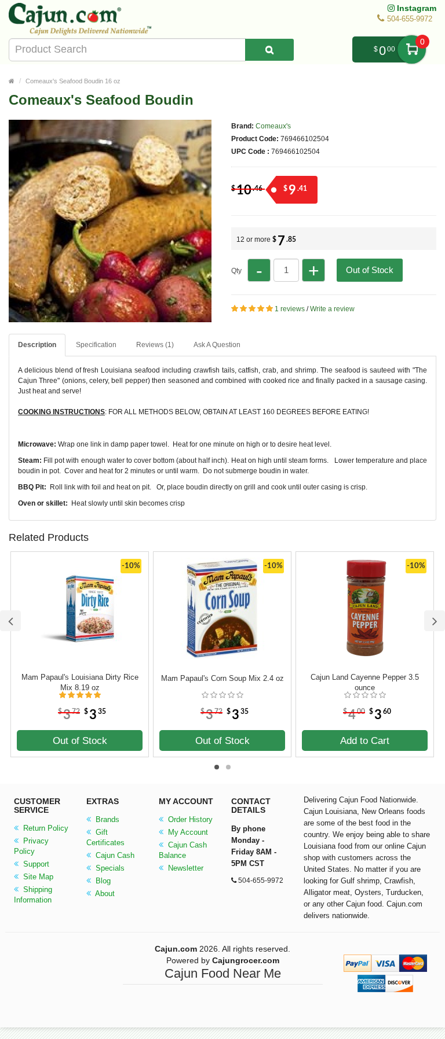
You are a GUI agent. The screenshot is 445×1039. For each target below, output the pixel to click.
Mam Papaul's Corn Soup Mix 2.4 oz (222, 678)
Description (37, 345)
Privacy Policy (31, 846)
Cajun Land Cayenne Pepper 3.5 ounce (365, 682)
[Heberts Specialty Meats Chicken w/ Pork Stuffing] (110, 317)
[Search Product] (269, 50)
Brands (106, 819)
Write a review (332, 309)
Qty (236, 271)
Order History (189, 819)
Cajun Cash (113, 855)
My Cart (411, 49)
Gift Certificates (105, 837)
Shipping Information (33, 894)
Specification (96, 345)
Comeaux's (273, 126)
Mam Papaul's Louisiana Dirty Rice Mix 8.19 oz (79, 682)
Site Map (37, 876)
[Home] (11, 81)
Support (35, 864)
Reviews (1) (155, 345)
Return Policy (44, 828)
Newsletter (184, 868)
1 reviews (290, 309)
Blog (102, 880)
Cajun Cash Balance (183, 850)
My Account (187, 832)
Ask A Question (217, 345)
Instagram (415, 8)
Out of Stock (369, 270)
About (104, 893)
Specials (109, 868)
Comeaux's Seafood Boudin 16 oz (73, 81)
